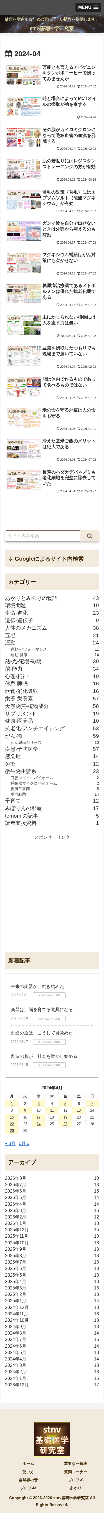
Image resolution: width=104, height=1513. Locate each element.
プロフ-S (75, 1480)
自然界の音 (28, 1480)
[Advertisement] (52, 893)
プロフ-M (28, 1488)
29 (12, 1131)
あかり (76, 1488)
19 (65, 1117)
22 (12, 1124)
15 (12, 1117)
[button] (89, 535)
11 (52, 1110)
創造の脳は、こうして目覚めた (42, 1033)
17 (38, 1117)
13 (79, 1110)
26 (65, 1124)
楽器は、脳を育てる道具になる (42, 1009)
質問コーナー (75, 1472)
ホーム (28, 1463)
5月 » (24, 1143)
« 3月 (10, 1143)
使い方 (28, 1472)
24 (38, 1124)
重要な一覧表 (75, 1463)
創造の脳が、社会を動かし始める (44, 1056)
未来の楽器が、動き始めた (37, 986)
